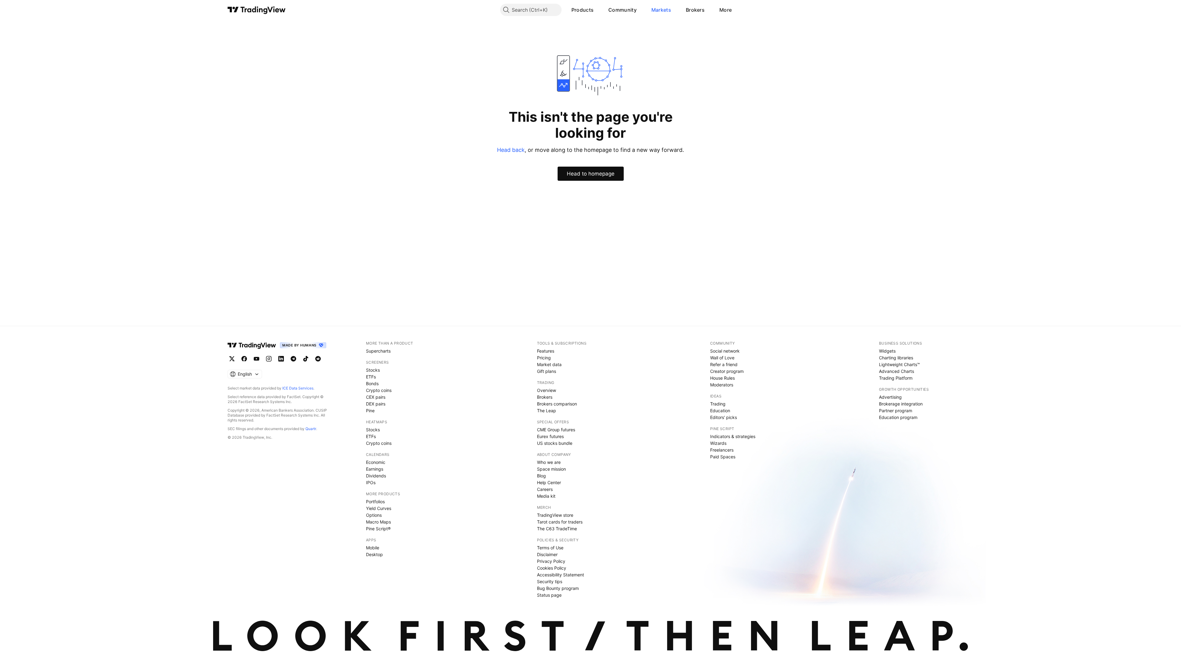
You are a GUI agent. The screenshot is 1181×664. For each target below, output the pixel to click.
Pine (370, 410)
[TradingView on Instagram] (268, 358)
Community (622, 10)
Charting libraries (896, 357)
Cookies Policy (551, 568)
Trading (718, 403)
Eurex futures (550, 436)
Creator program (727, 371)
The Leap (546, 410)
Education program (898, 417)
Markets (661, 10)
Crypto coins (379, 390)
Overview (546, 390)
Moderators (721, 384)
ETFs (371, 376)
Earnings (374, 469)
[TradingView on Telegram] (293, 358)
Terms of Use (550, 547)
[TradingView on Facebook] (244, 358)
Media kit (546, 496)
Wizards (718, 443)
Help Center (549, 482)
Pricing (544, 357)
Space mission (551, 469)
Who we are (549, 462)
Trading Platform (896, 378)
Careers (545, 489)
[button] (598, 10)
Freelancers (722, 450)
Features (545, 351)
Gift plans (546, 371)
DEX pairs (375, 403)
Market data (549, 364)
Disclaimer (547, 554)
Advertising (890, 397)
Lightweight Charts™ (899, 364)
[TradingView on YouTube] (256, 358)
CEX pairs (375, 397)
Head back (511, 150)
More (725, 10)
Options (374, 515)
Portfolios (375, 501)
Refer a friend (724, 364)
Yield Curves (378, 508)
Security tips (549, 581)
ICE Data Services (297, 388)
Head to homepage (590, 174)
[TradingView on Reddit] (318, 358)
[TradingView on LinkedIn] (281, 358)
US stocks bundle (554, 443)
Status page (549, 595)
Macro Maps (378, 521)
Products (582, 10)
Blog (541, 475)
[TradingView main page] (257, 10)
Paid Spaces (722, 456)
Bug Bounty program (558, 588)
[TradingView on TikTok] (305, 358)
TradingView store (555, 515)
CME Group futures (556, 429)
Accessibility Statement (560, 574)
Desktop (374, 554)
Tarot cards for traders (560, 521)
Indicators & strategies (732, 436)
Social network (725, 351)
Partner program (895, 410)
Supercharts (378, 351)
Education (720, 410)
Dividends (376, 475)
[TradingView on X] (232, 358)
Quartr (310, 428)
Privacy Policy (551, 561)
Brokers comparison (557, 403)
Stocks (373, 370)
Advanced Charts (896, 371)
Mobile (372, 547)
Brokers (695, 10)
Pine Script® (378, 528)
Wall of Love (722, 357)
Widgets (887, 351)
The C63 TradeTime (557, 528)
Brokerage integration (901, 403)
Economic (375, 462)
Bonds (372, 383)
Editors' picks (723, 417)
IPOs (371, 482)
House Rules (722, 378)
